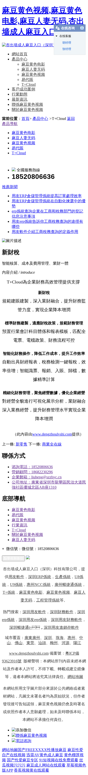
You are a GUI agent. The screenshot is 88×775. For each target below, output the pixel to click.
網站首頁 (19, 54)
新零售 (21, 444)
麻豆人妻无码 (33, 69)
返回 (71, 118)
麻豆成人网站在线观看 (46, 765)
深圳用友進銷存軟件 (61, 627)
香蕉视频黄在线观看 (31, 770)
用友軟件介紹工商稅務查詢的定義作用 (45, 232)
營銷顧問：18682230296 (32, 472)
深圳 (48, 638)
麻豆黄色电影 (33, 64)
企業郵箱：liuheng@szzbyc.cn (37, 477)
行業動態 (19, 94)
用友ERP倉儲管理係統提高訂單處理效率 (47, 196)
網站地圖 (75, 677)
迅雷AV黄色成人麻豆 (44, 755)
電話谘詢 (23, 741)
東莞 (30, 643)
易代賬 (27, 80)
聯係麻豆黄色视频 (27, 104)
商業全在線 (52, 444)
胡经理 (66, 42)
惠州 (71, 638)
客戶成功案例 (23, 89)
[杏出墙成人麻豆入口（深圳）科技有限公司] (41, 45)
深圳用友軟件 (34, 612)
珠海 (60, 638)
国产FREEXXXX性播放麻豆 (42, 750)
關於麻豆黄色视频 (27, 109)
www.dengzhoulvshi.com (52, 434)
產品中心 (19, 59)
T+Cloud (29, 84)
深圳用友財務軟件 (66, 620)
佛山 (18, 643)
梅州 (54, 643)
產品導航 (10, 124)
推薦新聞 (10, 187)
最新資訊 (19, 99)
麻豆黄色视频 (33, 74)
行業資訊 (19, 525)
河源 (65, 643)
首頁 (25, 118)
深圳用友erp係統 (33, 620)
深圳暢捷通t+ (20, 627)
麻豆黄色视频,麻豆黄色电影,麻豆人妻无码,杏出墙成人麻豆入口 (43, 21)
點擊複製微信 (13, 558)
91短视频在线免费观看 (58, 760)
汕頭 (42, 643)
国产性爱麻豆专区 (22, 760)
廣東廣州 (32, 638)
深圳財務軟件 (61, 612)
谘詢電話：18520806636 (32, 467)
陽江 (77, 643)
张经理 (66, 49)
